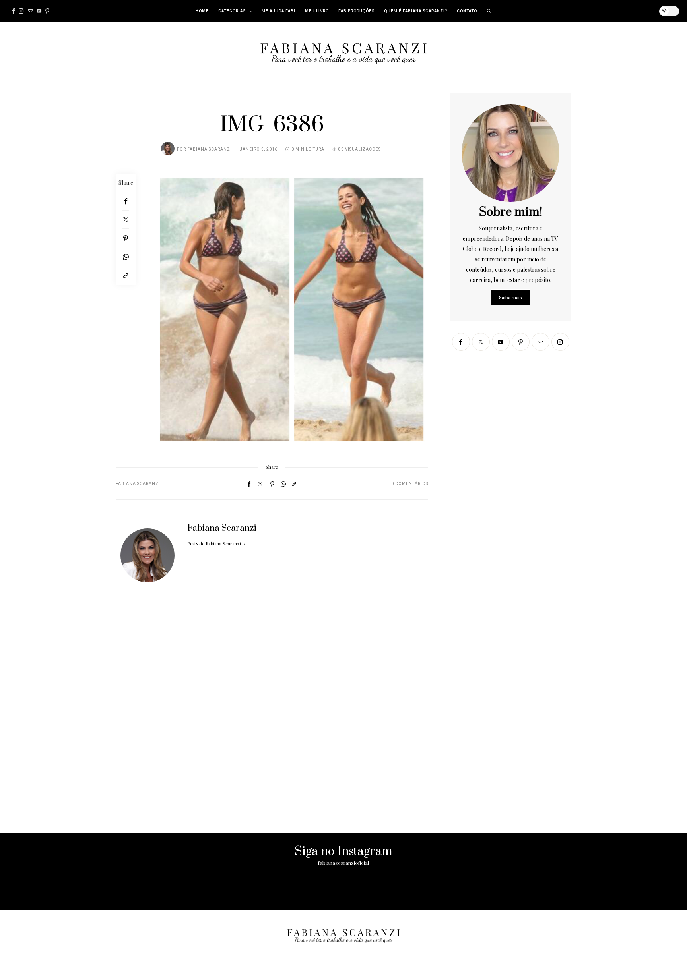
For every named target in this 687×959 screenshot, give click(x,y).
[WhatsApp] (126, 256)
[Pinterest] (47, 11)
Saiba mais (510, 297)
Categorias (232, 11)
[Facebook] (13, 11)
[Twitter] (126, 220)
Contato (467, 11)
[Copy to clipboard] (126, 275)
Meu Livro (317, 11)
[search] (489, 11)
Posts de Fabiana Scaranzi (214, 544)
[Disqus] (272, 718)
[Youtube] (39, 11)
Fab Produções (356, 11)
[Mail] (30, 11)
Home (202, 11)
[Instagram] (21, 11)
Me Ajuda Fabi (278, 11)
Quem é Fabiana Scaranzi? (415, 11)
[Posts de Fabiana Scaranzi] (168, 149)
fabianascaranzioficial (343, 863)
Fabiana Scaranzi (209, 149)
